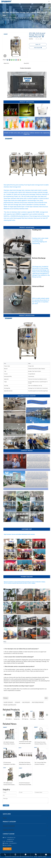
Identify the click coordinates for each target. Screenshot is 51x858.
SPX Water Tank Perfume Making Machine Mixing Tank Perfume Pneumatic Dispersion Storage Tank (25, 763)
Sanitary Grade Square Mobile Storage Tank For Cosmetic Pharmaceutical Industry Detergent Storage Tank (17, 719)
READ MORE (7, 848)
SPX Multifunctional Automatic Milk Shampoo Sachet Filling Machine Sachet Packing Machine (8, 784)
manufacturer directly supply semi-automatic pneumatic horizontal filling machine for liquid (25, 742)
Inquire (37, 44)
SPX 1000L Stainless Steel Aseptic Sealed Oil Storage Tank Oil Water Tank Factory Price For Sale (9, 719)
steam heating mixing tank (37, 702)
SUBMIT (6, 805)
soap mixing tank (26, 702)
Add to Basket (37, 47)
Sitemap (35, 856)
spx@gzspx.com (10, 839)
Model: (5, 63)
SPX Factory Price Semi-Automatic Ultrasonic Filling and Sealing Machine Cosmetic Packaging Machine (41, 743)
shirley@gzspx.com (11, 837)
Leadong (44, 856)
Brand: (25, 63)
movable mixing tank (8, 702)
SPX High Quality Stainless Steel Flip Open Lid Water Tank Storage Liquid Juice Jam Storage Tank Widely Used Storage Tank (25, 719)
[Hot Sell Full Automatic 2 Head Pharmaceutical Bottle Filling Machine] (25, 774)
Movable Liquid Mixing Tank (10, 704)
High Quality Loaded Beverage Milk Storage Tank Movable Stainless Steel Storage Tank (41, 719)
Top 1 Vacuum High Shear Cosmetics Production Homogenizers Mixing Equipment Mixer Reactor (40, 763)
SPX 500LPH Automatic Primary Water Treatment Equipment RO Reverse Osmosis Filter (8, 743)
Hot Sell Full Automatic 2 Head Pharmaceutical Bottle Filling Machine (25, 784)
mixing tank (17, 702)
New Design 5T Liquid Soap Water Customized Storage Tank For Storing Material (33, 719)
